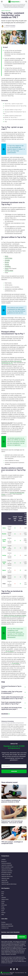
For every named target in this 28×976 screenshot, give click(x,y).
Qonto (6, 256)
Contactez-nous (4, 927)
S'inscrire (14, 771)
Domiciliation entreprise (6, 872)
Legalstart (3, 897)
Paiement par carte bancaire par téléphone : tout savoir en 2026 (12, 821)
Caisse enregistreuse (5, 10)
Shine (2, 893)
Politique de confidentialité (7, 926)
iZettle (2, 903)
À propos (3, 922)
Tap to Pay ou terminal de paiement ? (15, 119)
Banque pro (4, 861)
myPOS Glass (8, 258)
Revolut (7, 262)
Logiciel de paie (4, 882)
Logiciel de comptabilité (6, 865)
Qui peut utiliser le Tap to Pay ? (13, 109)
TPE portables (15, 663)
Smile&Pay (8, 266)
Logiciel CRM (4, 880)
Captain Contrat (4, 899)
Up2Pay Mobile (9, 270)
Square (7, 268)
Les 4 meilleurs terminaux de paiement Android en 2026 (10, 801)
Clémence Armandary (7, 721)
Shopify (3, 908)
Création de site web (6, 874)
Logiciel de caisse (5, 878)
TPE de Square (9, 650)
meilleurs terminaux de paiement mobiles (15, 615)
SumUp (7, 264)
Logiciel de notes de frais (7, 876)
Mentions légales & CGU (6, 924)
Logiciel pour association (6, 870)
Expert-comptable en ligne (7, 867)
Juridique (3, 859)
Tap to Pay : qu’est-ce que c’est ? (14, 103)
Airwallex (7, 260)
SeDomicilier (4, 905)
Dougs (2, 906)
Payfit (2, 910)
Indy (2, 895)
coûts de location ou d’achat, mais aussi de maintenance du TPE (13, 361)
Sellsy (2, 914)
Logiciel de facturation (6, 868)
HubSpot (3, 912)
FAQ (6, 121)
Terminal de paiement (6, 863)
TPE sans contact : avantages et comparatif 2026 (12, 842)
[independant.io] (15, 1)
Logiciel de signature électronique (8, 884)
